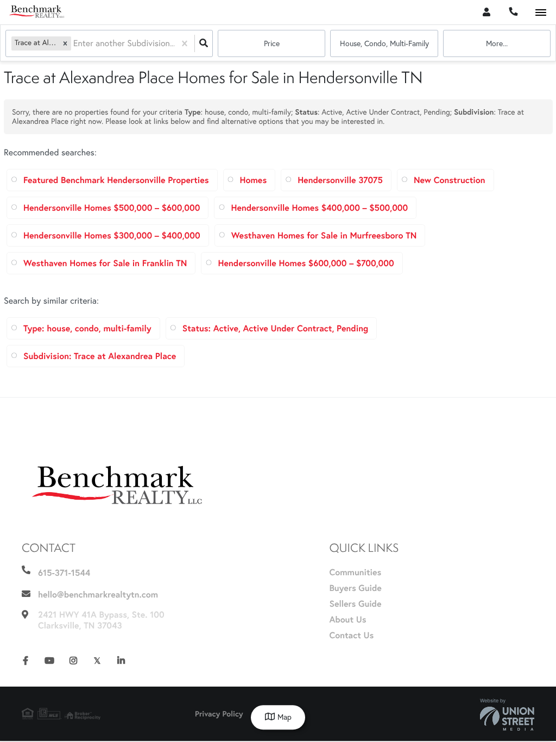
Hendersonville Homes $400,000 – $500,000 (319, 207)
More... (497, 43)
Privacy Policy (219, 714)
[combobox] (74, 43)
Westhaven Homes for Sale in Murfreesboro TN (324, 235)
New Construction (449, 180)
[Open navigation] (540, 13)
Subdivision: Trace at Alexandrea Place (99, 356)
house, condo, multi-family (384, 43)
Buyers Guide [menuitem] (355, 588)
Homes (253, 180)
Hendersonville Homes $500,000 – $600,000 (111, 207)
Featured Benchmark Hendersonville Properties (116, 180)
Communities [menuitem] (355, 572)
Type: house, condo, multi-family (87, 328)
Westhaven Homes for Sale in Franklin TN (105, 263)
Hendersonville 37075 (340, 180)
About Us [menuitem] (347, 619)
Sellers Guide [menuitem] (355, 603)
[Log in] (486, 12)
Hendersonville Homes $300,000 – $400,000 (111, 235)
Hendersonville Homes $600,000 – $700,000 (306, 263)
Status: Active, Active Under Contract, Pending (275, 328)
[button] (65, 43)
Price (272, 43)
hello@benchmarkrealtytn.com (98, 594)
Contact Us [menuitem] (351, 635)
